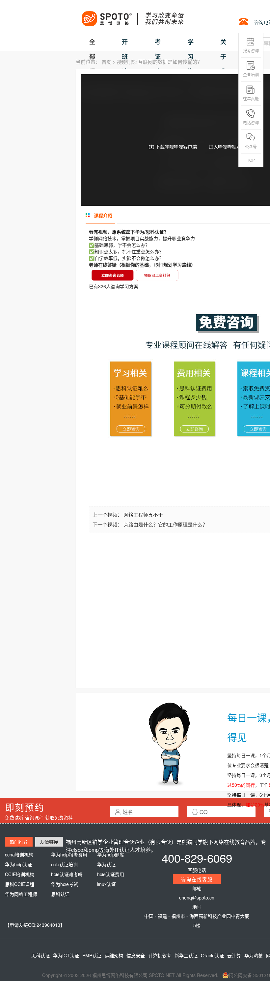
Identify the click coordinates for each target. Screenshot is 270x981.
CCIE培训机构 (19, 874)
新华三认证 (186, 955)
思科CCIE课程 (19, 884)
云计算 (234, 955)
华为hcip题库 (110, 854)
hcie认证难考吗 (67, 874)
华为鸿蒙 (253, 955)
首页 (106, 61)
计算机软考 (159, 955)
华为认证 (106, 864)
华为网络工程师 (21, 894)
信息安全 (135, 955)
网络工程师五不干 (143, 514)
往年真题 (251, 98)
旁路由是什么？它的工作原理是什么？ (165, 524)
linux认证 (106, 884)
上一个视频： (108, 514)
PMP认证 (91, 955)
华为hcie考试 (64, 884)
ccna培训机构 (19, 854)
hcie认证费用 (110, 874)
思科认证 (60, 894)
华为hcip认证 (18, 864)
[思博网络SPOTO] (132, 15)
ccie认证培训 (64, 864)
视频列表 (126, 61)
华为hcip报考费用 (69, 854)
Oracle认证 (212, 955)
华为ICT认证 (66, 955)
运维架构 (114, 955)
